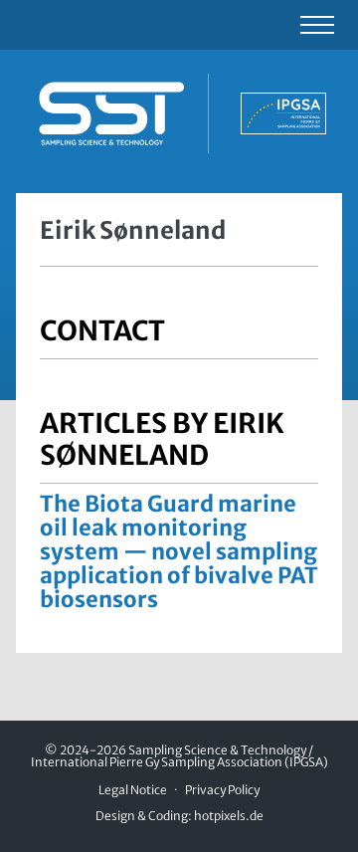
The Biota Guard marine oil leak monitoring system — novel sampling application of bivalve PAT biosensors (179, 551)
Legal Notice (132, 789)
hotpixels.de (229, 815)
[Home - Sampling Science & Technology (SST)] (179, 113)
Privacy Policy (222, 789)
